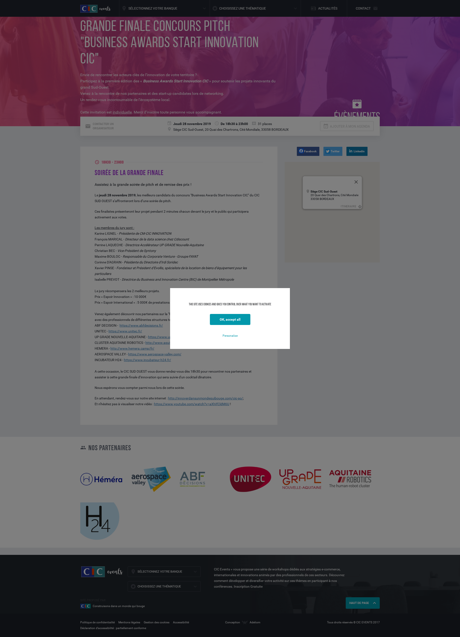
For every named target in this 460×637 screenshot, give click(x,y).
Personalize (230, 335)
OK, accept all (230, 319)
